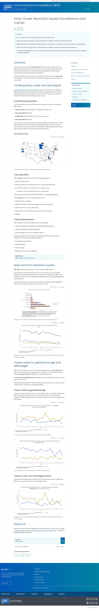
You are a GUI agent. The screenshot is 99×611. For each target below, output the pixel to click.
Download (62, 137)
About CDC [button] (20, 594)
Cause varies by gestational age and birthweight (80, 76)
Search (88, 9)
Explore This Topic (21, 9)
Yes (16, 555)
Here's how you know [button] (84, 1)
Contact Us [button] (5, 594)
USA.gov (95, 607)
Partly (22, 555)
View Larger (54, 137)
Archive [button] (61, 594)
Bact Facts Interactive (77, 94)
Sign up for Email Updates (42, 588)
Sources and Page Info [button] (23, 546)
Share (62, 546)
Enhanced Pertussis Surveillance (79, 99)
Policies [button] (34, 594)
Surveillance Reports (77, 88)
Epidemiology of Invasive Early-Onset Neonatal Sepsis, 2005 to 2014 (36, 530)
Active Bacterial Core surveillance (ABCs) (37, 5)
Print (58, 546)
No (28, 555)
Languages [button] (48, 594)
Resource (73, 79)
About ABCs (75, 97)
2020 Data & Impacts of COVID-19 (80, 91)
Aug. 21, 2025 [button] (20, 29)
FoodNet (49, 194)
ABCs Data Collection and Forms (25, 258)
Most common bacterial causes (78, 72)
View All (5, 583)
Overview (73, 66)
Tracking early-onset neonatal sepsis (79, 69)
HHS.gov (90, 607)
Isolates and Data (38, 577)
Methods (36, 574)
